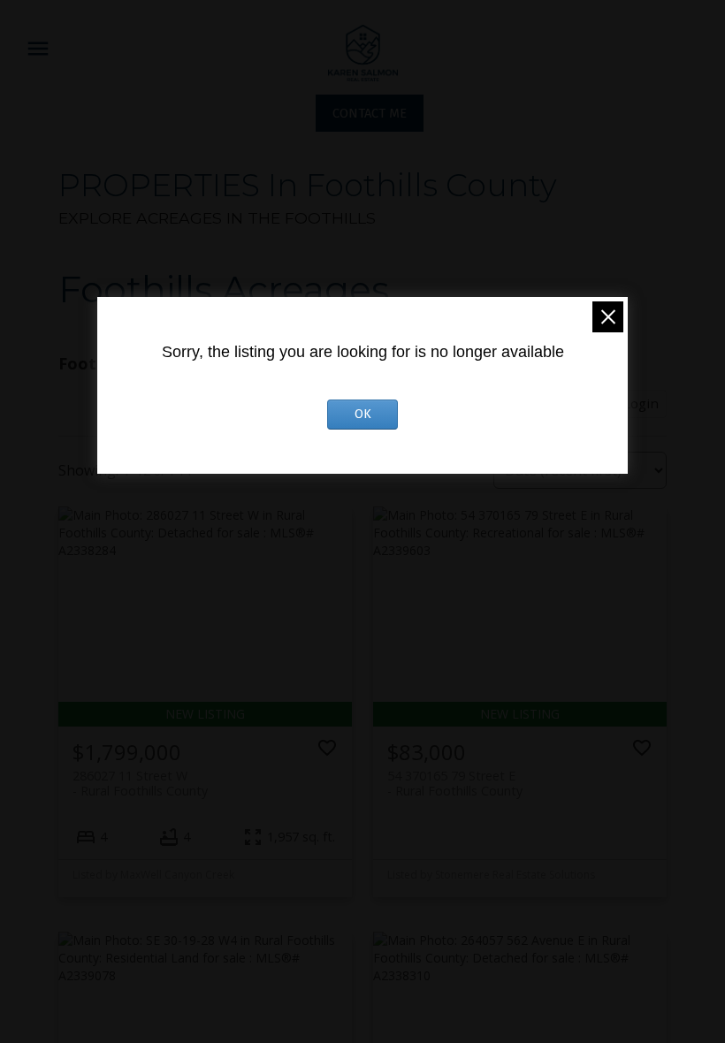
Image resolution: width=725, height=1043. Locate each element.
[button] (370, 113)
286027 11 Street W (140, 783)
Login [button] (641, 403)
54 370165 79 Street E (455, 783)
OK (363, 414)
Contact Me (369, 113)
